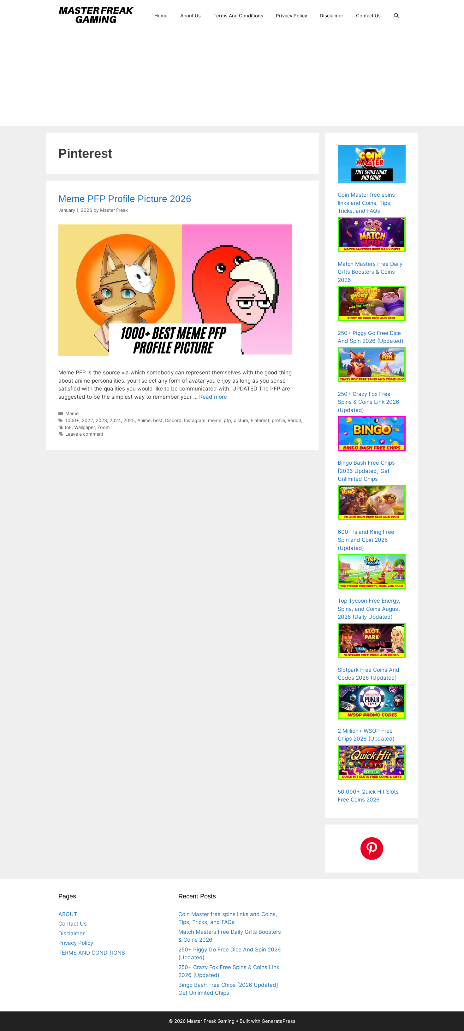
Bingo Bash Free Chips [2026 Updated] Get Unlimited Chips (366, 471)
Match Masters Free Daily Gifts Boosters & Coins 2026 (370, 272)
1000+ (72, 420)
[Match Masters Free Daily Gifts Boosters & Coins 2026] (372, 236)
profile (278, 420)
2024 (115, 420)
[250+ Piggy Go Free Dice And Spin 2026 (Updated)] (372, 305)
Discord (173, 420)
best (158, 420)
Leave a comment (84, 434)
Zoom (103, 427)
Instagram (194, 420)
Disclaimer (331, 16)
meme (214, 420)
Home (161, 16)
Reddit (294, 420)
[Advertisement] (232, 79)
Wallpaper (84, 427)
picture (241, 420)
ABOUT (67, 914)
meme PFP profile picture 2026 (124, 199)
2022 (87, 420)
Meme (72, 413)
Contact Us (368, 16)
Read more (213, 397)
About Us (190, 16)
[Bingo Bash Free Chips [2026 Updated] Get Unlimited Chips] (372, 435)
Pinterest (260, 420)
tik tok (65, 427)
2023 (101, 420)
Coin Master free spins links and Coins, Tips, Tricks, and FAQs (366, 203)
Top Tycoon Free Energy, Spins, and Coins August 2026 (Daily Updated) (369, 609)
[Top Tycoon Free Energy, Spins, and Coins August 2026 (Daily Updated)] (372, 573)
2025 (129, 420)
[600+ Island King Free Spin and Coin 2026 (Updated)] (372, 504)
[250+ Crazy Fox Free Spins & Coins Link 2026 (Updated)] (372, 366)
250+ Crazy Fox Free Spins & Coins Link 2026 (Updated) (368, 402)
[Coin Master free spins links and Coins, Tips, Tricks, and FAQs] (372, 165)
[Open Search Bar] (396, 15)
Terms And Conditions (238, 16)
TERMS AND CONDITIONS (91, 953)
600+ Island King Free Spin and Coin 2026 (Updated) (366, 540)
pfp (227, 420)
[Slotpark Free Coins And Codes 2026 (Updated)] (372, 642)
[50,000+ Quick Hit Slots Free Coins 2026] (372, 764)
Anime (144, 420)
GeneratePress (278, 1021)
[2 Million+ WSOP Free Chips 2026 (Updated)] (372, 703)
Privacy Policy (291, 16)
